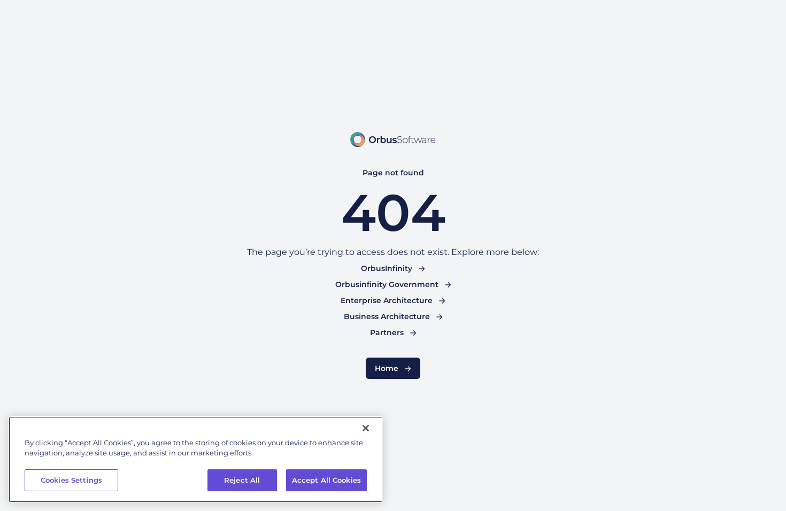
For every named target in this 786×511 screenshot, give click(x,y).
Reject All (242, 480)
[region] (196, 459)
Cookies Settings (71, 480)
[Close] (365, 428)
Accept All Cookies (326, 480)
